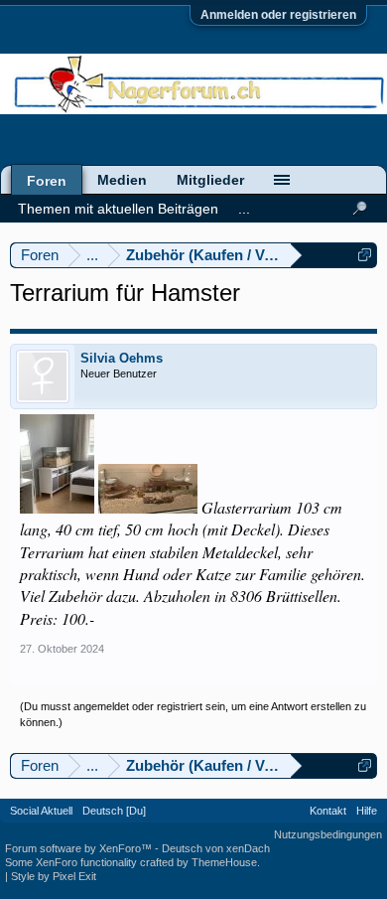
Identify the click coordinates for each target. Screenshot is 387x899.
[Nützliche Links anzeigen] (364, 254)
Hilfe (366, 811)
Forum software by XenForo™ (80, 848)
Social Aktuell (41, 811)
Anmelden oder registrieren (278, 15)
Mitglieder (210, 180)
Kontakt (328, 811)
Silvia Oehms (121, 358)
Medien (122, 180)
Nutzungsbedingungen (328, 834)
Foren (46, 181)
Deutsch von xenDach (216, 848)
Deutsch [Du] (114, 811)
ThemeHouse (224, 862)
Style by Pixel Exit (53, 876)
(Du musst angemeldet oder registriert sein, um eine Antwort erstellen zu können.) (193, 714)
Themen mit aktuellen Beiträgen (118, 209)
